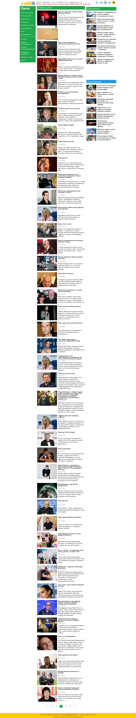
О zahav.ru (24, 39)
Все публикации (26, 34)
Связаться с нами (26, 57)
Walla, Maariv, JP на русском (80, 4)
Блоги (22, 31)
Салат (25, 8)
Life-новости (25, 22)
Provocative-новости (27, 25)
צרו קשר (23, 60)
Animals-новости (26, 28)
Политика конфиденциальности (28, 48)
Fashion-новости (26, 16)
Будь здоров (65, 4)
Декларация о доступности (25, 53)
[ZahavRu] (105, 2)
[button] (56, 27)
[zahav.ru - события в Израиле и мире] (101, 2)
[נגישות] (113, 2)
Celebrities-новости (27, 13)
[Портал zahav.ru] (109, 2)
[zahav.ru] (96, 2)
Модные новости (53, 4)
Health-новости (25, 19)
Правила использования (26, 43)
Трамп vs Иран (41, 4)
